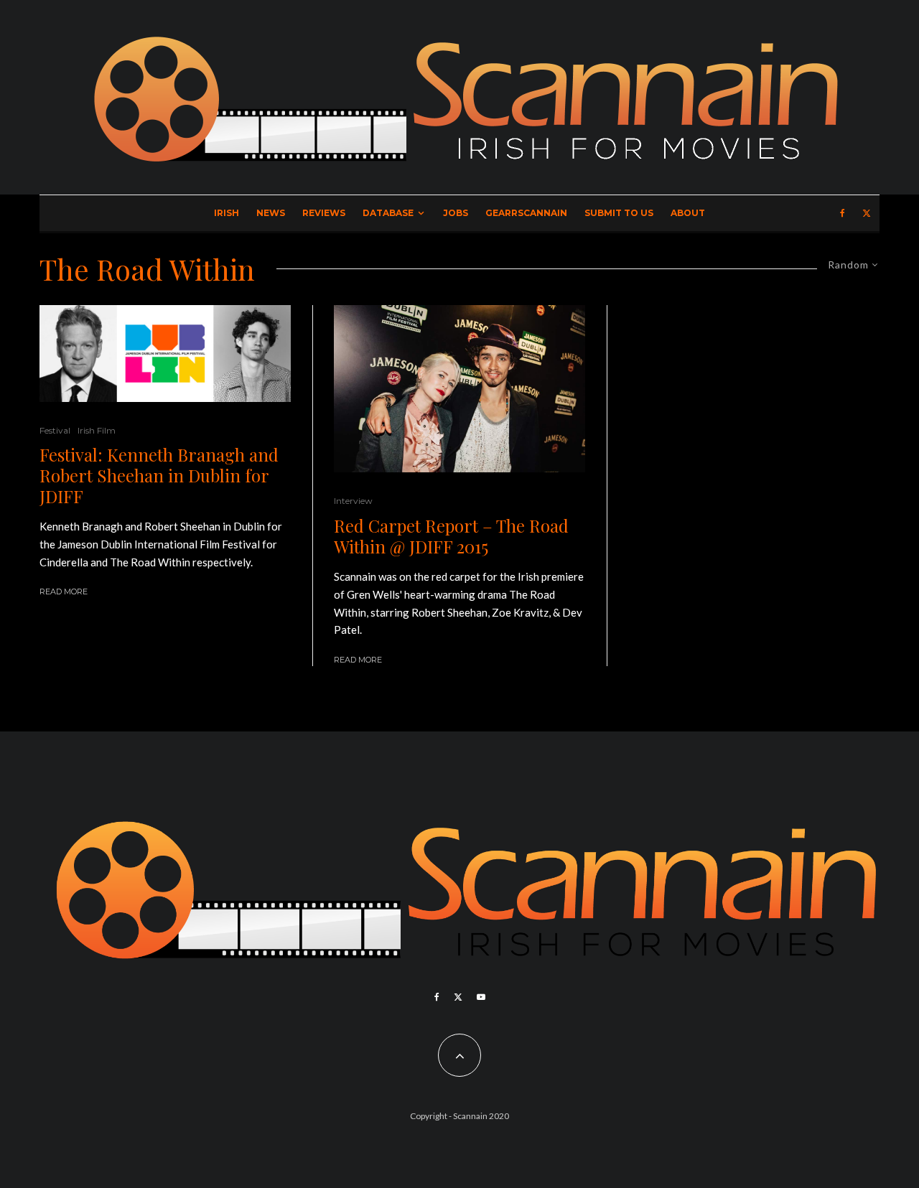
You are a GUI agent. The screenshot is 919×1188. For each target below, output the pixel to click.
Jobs (455, 212)
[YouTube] (481, 997)
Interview (353, 500)
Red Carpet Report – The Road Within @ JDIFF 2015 (451, 536)
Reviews (323, 212)
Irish (226, 212)
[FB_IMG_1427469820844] (459, 388)
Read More (63, 591)
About (688, 212)
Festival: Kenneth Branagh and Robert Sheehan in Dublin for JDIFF (159, 475)
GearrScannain (526, 212)
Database (388, 212)
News (270, 212)
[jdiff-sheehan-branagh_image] (165, 353)
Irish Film (97, 430)
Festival (54, 430)
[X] (867, 213)
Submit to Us (618, 212)
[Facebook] (842, 213)
